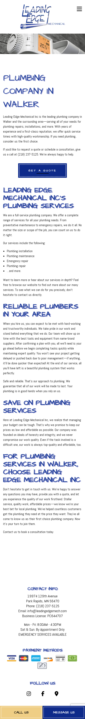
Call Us (21, 712)
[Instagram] (28, 694)
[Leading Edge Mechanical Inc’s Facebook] (43, 694)
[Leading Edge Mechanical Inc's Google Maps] (56, 694)
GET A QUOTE (42, 170)
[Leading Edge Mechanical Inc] (42, 16)
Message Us (64, 712)
